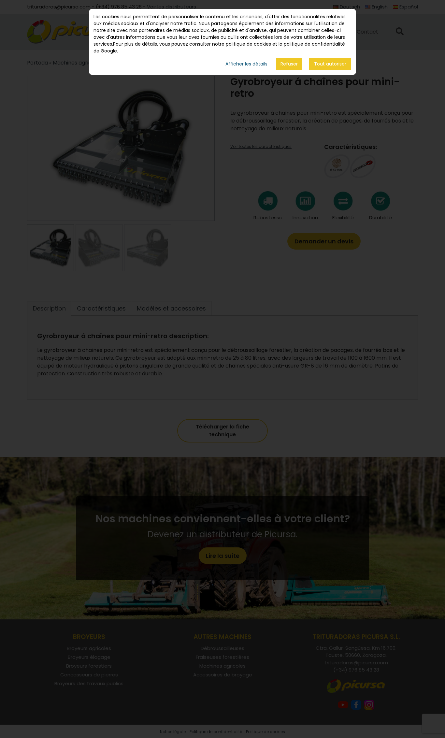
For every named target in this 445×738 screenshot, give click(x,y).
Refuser (289, 64)
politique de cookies (248, 44)
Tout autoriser (330, 64)
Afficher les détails (246, 64)
